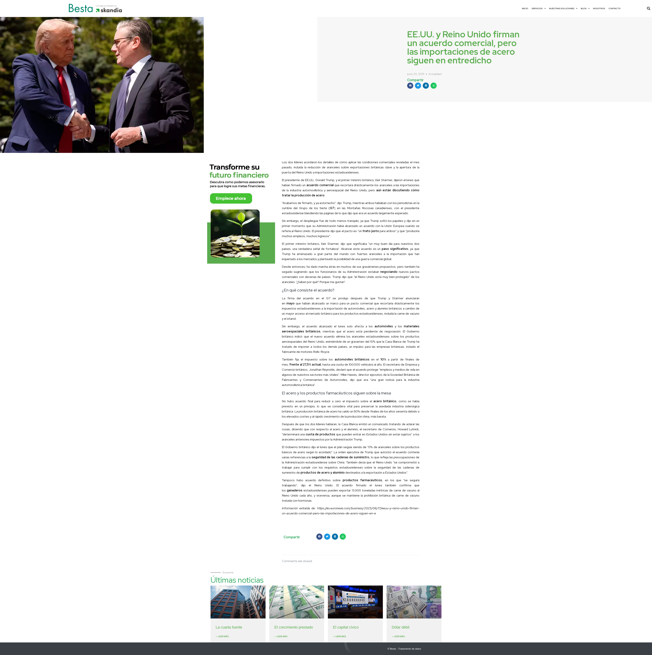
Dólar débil (400, 627)
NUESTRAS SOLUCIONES (561, 8)
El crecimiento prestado (293, 627)
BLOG (584, 8)
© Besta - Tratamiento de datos (404, 648)
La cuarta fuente (229, 627)
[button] (648, 8)
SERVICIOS (537, 8)
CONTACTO (615, 8)
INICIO (525, 8)
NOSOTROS (599, 8)
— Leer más (222, 636)
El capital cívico (346, 627)
